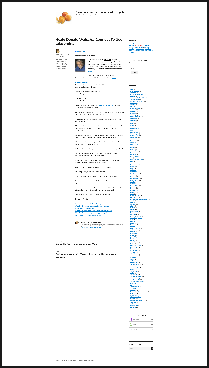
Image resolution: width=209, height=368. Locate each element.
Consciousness (134, 132)
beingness (133, 111)
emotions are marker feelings (138, 146)
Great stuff (133, 175)
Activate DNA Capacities (136, 94)
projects (132, 238)
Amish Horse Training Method (138, 98)
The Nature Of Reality (135, 276)
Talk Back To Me (134, 268)
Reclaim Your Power (135, 245)
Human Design (134, 180)
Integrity (132, 187)
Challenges (133, 120)
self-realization (134, 254)
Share (83, 51)
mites (131, 206)
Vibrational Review (81, 82)
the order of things (135, 278)
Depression (133, 140)
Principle (132, 231)
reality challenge (134, 242)
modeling (132, 207)
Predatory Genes (134, 230)
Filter (131, 163)
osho (131, 219)
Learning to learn (134, 195)
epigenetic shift (134, 156)
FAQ (133, 45)
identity (132, 183)
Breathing (133, 115)
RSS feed (132, 52)
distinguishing (134, 144)
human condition (135, 178)
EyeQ (131, 158)
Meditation (133, 202)
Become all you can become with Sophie (100, 12)
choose (132, 123)
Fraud (131, 168)
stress (131, 266)
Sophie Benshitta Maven (62, 54)
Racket (132, 240)
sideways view (134, 256)
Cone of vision (134, 130)
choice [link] (94, 64)
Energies (132, 149)
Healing (147, 45)
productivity (133, 237)
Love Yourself (133, 197)
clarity (132, 125)
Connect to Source (139, 50)
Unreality (132, 293)
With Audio (133, 302)
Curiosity (132, 139)
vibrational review (61, 66)
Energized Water (133, 47)
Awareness (133, 110)
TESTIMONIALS (140, 49)
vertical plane (133, 295)
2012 (131, 89)
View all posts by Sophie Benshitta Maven (92, 227)
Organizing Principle (135, 216)
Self (131, 249)
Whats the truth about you (137, 300)
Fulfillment (133, 170)
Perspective (133, 223)
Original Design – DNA (136, 218)
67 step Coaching (134, 91)
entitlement (133, 154)
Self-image (133, 252)
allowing (132, 96)
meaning (132, 201)
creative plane (134, 137)
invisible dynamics (135, 190)
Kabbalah (132, 192)
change (132, 122)
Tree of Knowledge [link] (103, 69)
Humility (132, 182)
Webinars (132, 298)
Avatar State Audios (135, 108)
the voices (133, 283)
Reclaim (132, 243)
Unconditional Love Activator (138, 292)
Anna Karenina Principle (136, 101)
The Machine (133, 274)
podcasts (132, 226)
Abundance (133, 92)
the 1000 (132, 269)
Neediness (133, 213)
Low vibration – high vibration (138, 199)
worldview (133, 304)
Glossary (144, 44)
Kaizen (132, 194)
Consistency (133, 134)
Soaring (132, 259)
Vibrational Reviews (61, 59)
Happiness (133, 177)
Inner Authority (134, 185)
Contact (139, 44)
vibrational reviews (61, 68)
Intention (132, 189)
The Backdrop (134, 271)
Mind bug (132, 204)
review (114, 78)
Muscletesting (134, 211)
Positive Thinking (135, 228)
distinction (133, 142)
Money (132, 209)
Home (130, 44)
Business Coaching (135, 116)
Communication (134, 128)
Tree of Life (133, 288)
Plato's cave (133, 225)
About (134, 44)
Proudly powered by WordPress (86, 360)
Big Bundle (133, 113)
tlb (131, 285)
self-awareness (134, 250)
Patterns (132, 221)
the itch (132, 273)
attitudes (132, 106)
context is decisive (135, 135)
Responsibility (134, 247)
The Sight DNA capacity (136, 281)
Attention (132, 104)
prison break (133, 233)
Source (90, 71)
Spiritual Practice (134, 264)
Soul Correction (149, 50)
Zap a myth (133, 307)
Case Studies (133, 118)
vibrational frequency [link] (95, 62)
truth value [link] (89, 87)
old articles (133, 214)
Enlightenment (134, 153)
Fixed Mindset (134, 165)
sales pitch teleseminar (106, 105)
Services (141, 47)
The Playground (134, 280)
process (132, 235)
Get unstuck (133, 171)
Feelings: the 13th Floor (136, 159)
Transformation (134, 286)
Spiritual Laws (134, 262)
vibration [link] (107, 59)
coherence (133, 127)
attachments (133, 103)
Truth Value (65, 64)
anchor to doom (134, 99)
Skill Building (133, 257)
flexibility (133, 166)
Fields (131, 161)
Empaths (132, 147)
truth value (133, 290)
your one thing (134, 305)
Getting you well (134, 173)
